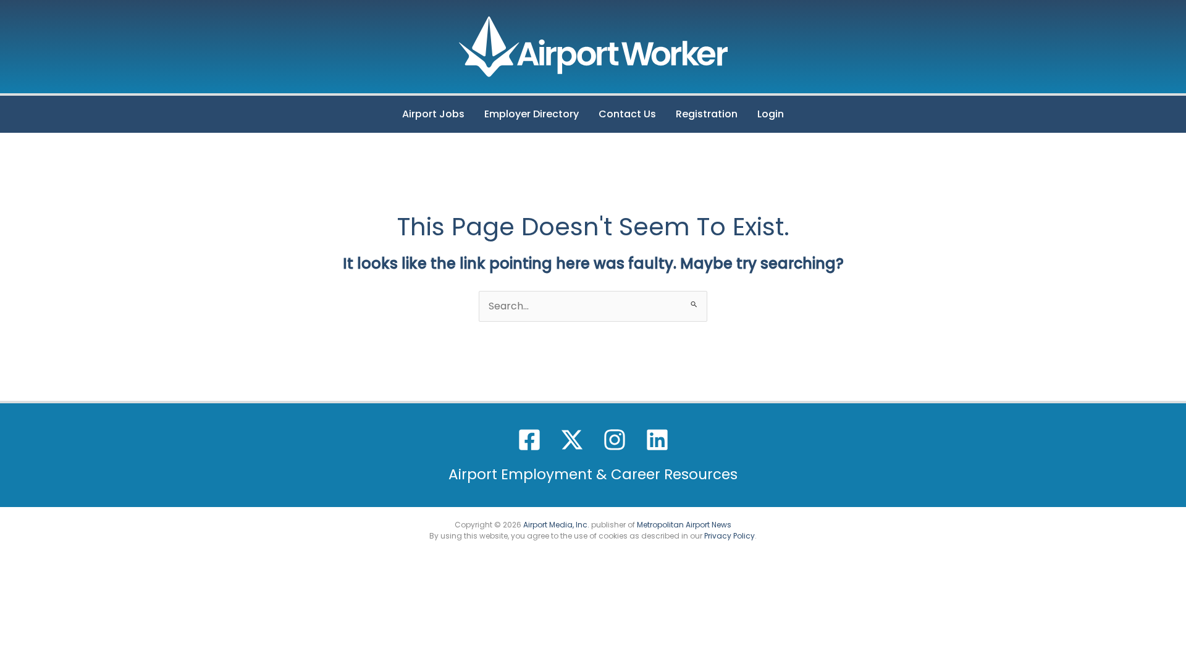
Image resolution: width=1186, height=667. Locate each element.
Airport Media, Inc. (556, 524)
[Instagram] (614, 439)
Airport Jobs (433, 114)
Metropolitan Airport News (684, 524)
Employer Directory (531, 114)
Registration (707, 114)
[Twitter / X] (572, 439)
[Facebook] (529, 439)
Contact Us (627, 114)
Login (770, 114)
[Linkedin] (657, 439)
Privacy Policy (729, 536)
